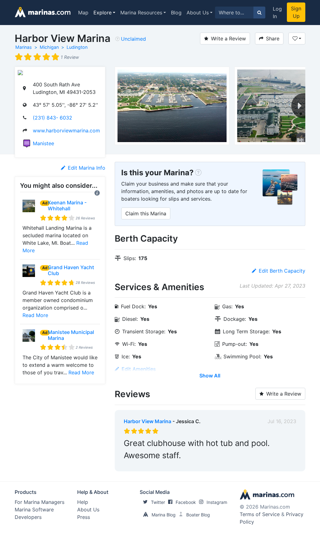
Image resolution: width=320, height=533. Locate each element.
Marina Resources (141, 12)
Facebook (186, 502)
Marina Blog (164, 514)
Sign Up (296, 12)
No (183, 465)
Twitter (158, 502)
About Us (198, 12)
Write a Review (228, 38)
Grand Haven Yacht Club (71, 270)
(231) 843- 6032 (52, 118)
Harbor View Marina (147, 421)
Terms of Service (260, 514)
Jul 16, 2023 (282, 421)
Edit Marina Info (86, 168)
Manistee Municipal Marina (71, 335)
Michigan (49, 47)
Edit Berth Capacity (282, 271)
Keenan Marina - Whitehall (67, 205)
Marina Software (34, 509)
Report (288, 465)
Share (272, 38)
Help (82, 502)
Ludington (77, 47)
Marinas (23, 47)
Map (83, 12)
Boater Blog (198, 514)
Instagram (217, 502)
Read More (35, 315)
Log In (277, 12)
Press (83, 517)
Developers (28, 517)
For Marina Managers (39, 502)
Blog (176, 12)
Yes (171, 465)
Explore (102, 12)
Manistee (43, 143)
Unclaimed (133, 39)
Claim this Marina (145, 213)
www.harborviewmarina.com (66, 130)
